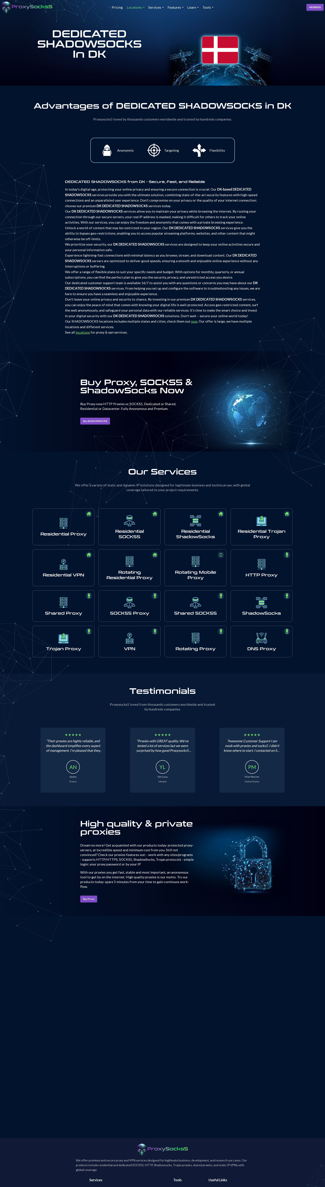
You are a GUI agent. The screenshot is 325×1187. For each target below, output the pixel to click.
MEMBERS (315, 7)
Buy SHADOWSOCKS (95, 421)
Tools (206, 7)
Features (174, 7)
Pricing (117, 7)
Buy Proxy (88, 898)
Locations (134, 7)
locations (83, 332)
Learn (191, 7)
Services (154, 7)
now (194, 321)
